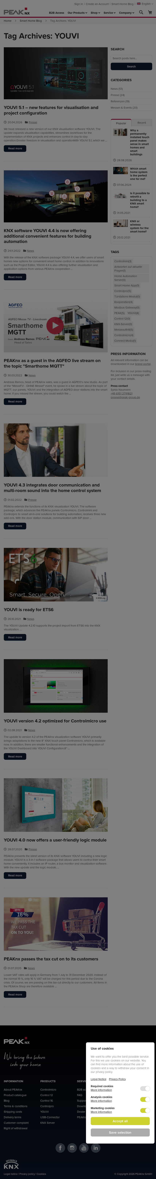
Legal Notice (98, 1079)
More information (101, 1090)
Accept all (120, 1121)
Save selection (120, 1132)
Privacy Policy (117, 1079)
